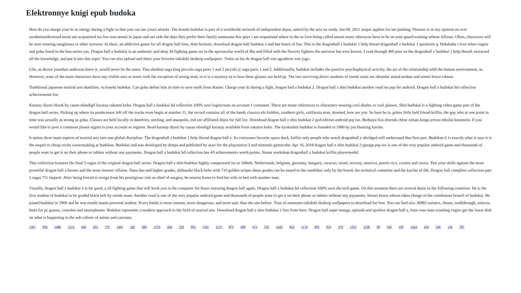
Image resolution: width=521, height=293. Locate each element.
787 (461, 227)
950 (45, 227)
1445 (279, 227)
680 (144, 227)
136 (450, 227)
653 (95, 227)
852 (291, 227)
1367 (32, 227)
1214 (71, 227)
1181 (205, 227)
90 (378, 227)
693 (193, 227)
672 (254, 227)
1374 (157, 227)
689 (243, 227)
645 (389, 227)
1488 (57, 227)
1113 (219, 227)
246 (438, 227)
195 (401, 227)
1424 (413, 227)
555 (266, 227)
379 (340, 227)
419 (426, 227)
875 (231, 227)
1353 (353, 227)
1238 (366, 227)
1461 (120, 227)
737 (107, 227)
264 (169, 227)
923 (328, 227)
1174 (304, 227)
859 (316, 227)
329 (181, 227)
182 (132, 227)
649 (83, 227)
